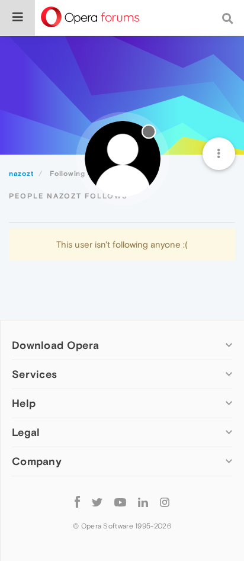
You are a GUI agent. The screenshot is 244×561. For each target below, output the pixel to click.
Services (34, 374)
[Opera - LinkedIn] (143, 501)
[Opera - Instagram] (164, 501)
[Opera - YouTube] (120, 501)
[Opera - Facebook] (77, 501)
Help (24, 403)
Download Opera (55, 345)
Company (37, 461)
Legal (26, 432)
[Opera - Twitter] (97, 501)
